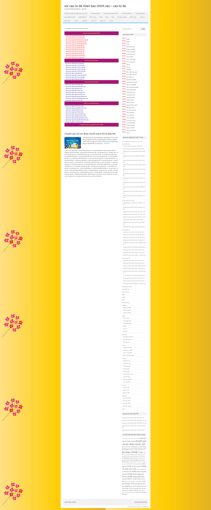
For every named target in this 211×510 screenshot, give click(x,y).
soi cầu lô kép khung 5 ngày (83, 154)
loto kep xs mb (112, 152)
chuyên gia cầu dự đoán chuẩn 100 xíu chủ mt (133, 252)
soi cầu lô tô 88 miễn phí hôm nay (100, 168)
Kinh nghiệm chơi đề (69, 17)
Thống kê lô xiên (130, 94)
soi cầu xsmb (128, 490)
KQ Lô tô (93, 20)
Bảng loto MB (126, 387)
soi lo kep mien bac (74, 172)
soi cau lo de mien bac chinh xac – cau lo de (95, 6)
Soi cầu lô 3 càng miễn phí (137, 481)
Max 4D (128, 67)
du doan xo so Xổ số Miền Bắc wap (137, 449)
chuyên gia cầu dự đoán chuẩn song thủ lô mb (134, 226)
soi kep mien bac (103, 170)
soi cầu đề (135, 490)
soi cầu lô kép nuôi (78, 162)
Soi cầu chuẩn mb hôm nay (111, 13)
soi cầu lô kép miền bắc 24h (71, 156)
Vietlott (142, 17)
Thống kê (84, 20)
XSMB (100, 17)
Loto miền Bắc (130, 115)
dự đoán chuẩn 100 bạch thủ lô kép (88, 152)
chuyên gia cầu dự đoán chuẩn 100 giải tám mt (134, 240)
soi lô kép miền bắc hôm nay (86, 172)
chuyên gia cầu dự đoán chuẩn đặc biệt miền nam (134, 265)
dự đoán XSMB (129, 454)
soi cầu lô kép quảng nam (77, 164)
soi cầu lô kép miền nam (109, 158)
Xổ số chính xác (82, 17)
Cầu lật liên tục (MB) (131, 82)
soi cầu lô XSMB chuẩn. (137, 486)
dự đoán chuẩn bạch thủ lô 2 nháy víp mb (132, 146)
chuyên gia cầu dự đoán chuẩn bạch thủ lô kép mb (89, 133)
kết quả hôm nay (122, 17)
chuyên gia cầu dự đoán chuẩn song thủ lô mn (133, 278)
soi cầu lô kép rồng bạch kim (103, 164)
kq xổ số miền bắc (141, 456)
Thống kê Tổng (130, 107)
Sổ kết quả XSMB (130, 49)
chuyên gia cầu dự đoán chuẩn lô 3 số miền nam (134, 283)
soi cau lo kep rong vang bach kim (98, 166)
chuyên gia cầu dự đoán (134, 438)
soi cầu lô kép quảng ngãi (90, 164)
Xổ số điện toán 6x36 (131, 72)
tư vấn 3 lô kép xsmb (70, 176)
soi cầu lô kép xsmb (74, 168)
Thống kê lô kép (130, 97)
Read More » (107, 143)
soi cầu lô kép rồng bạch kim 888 (82, 166)
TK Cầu (76, 20)
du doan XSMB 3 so (132, 452)
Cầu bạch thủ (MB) (131, 79)
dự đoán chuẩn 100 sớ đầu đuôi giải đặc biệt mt (134, 247)
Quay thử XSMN (130, 125)
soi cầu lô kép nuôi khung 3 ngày (91, 162)
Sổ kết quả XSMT (130, 54)
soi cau (126, 460)
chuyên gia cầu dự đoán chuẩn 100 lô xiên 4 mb (134, 217)
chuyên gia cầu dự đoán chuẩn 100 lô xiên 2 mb (134, 211)
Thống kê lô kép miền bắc (81, 174)
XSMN (106, 17)
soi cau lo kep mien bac (95, 154)
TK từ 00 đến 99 (130, 112)
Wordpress (145, 506)
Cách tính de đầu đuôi (126, 446)
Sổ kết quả (133, 17)
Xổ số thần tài (130, 77)
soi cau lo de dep (133, 460)
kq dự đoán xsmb (136, 454)
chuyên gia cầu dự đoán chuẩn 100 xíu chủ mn (133, 280)
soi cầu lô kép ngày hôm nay (94, 160)
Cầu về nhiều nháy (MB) (132, 87)
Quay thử (102, 20)
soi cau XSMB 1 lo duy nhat (131, 479)
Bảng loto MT (126, 390)
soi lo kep (110, 170)
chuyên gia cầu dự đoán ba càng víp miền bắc (133, 148)
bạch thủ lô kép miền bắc (110, 150)
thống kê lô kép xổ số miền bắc (95, 174)
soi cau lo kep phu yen (105, 162)
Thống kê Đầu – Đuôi (131, 105)
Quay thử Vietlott (131, 130)
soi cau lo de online (138, 463)
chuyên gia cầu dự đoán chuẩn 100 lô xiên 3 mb (134, 214)
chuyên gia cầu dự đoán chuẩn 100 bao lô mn (133, 260)
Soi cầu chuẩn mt (126, 13)
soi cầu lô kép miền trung (80, 160)
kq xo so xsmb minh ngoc (133, 456)
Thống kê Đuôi (130, 102)
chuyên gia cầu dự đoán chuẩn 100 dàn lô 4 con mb (134, 420)
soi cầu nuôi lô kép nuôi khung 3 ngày (77, 170)
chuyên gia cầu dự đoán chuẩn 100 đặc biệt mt (134, 237)
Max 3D (128, 64)
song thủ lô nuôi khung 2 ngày (131, 492)
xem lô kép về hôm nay (95, 176)
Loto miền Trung (130, 120)
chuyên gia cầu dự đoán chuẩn (72, 152)
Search (143, 29)
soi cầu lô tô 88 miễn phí (85, 168)
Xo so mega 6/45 (130, 59)
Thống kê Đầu (130, 99)
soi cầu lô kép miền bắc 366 (84, 156)
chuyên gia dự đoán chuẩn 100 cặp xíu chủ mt (133, 234)
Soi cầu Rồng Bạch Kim (92, 170)
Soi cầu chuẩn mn (140, 13)
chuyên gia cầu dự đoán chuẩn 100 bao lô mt (133, 232)
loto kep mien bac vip (102, 152)
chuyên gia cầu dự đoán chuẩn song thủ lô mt (133, 249)
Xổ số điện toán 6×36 (128, 336)
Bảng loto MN (126, 392)
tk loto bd (109, 174)
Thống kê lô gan (130, 92)
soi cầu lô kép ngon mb (106, 160)
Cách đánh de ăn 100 (135, 446)
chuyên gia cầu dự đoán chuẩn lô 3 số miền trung (134, 255)
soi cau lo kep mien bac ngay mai (95, 158)
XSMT (113, 17)
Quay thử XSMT (130, 127)
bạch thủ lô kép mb (98, 150)
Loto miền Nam (130, 117)
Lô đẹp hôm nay (127, 458)
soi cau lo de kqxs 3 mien (135, 461)
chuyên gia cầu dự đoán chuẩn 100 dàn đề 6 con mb (134, 423)
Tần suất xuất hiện (131, 110)
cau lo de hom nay (125, 438)
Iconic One (130, 506)
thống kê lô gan (126, 360)
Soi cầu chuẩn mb (95, 13)
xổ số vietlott (129, 56)
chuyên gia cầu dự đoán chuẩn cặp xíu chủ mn (133, 263)
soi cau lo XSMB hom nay (134, 471)
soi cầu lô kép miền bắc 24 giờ (109, 154)
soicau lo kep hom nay (108, 172)
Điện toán (67, 20)
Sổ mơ (111, 20)
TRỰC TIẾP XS (93, 17)
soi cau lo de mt (129, 463)
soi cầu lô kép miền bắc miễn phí (79, 158)
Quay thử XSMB (130, 122)
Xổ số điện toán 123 (131, 74)
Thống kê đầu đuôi (131, 89)
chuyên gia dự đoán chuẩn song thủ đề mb (133, 219)
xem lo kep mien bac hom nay (82, 176)
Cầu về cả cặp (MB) (131, 84)
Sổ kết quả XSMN (130, 51)
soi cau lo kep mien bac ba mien (99, 156)
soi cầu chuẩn (127, 481)
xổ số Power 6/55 (130, 61)
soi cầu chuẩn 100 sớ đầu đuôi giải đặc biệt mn (134, 275)
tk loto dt (115, 174)
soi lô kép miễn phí (98, 172)
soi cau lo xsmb (112, 168)
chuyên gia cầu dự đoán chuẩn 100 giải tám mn (134, 268)
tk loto (104, 174)
